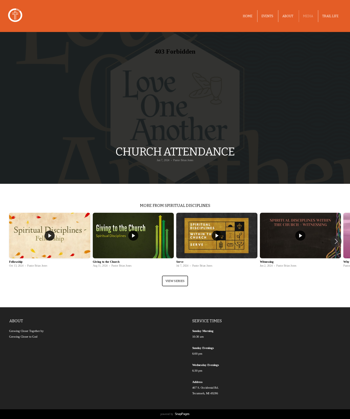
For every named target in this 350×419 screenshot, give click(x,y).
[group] (49, 241)
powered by (175, 414)
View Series (175, 281)
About (288, 16)
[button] (336, 241)
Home (247, 16)
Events (267, 16)
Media (308, 16)
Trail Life (330, 16)
